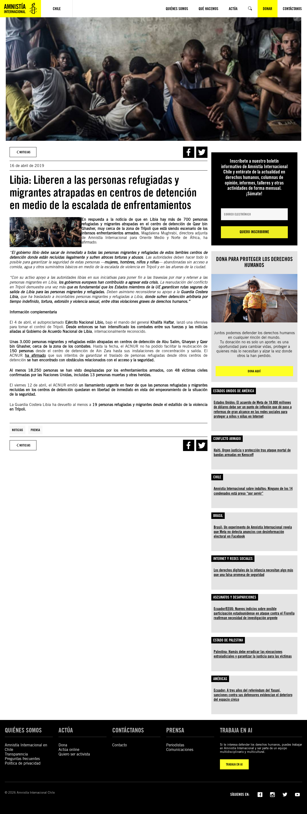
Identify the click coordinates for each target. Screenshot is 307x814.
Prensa (35, 430)
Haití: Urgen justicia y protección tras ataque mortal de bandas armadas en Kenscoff (252, 452)
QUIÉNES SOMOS (23, 730)
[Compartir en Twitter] (201, 152)
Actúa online (69, 749)
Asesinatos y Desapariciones (234, 597)
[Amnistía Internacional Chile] (20, 8)
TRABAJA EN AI (234, 764)
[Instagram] (272, 794)
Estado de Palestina (228, 640)
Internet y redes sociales (233, 558)
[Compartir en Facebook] (188, 152)
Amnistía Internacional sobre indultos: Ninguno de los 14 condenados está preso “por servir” (253, 490)
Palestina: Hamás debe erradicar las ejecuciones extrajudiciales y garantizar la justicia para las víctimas (253, 654)
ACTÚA (66, 730)
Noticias (17, 430)
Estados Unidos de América (233, 391)
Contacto (119, 745)
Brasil (218, 515)
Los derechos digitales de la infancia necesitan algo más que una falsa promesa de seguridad (253, 572)
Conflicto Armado (227, 438)
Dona (63, 745)
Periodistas (175, 745)
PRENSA (175, 730)
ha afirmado (35, 355)
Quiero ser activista (74, 754)
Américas (220, 679)
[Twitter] (285, 794)
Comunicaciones (179, 749)
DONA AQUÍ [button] (254, 371)
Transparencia (16, 754)
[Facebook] (260, 794)
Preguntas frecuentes (22, 758)
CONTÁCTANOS (128, 730)
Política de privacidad (23, 763)
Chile (217, 477)
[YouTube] (297, 794)
